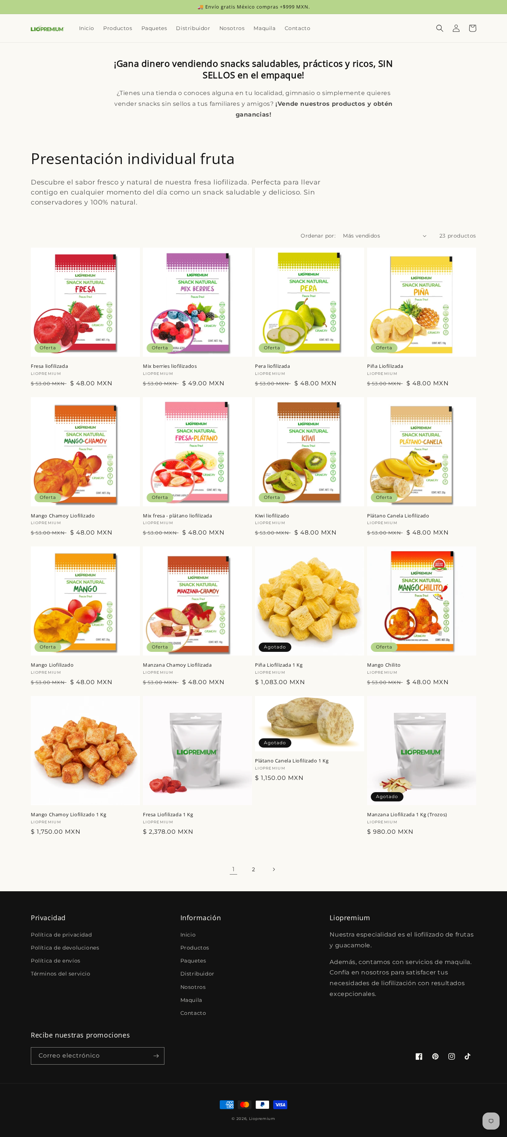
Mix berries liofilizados (170, 366)
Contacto (193, 1013)
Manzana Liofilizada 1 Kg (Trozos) (407, 814)
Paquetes (193, 960)
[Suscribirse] (156, 1056)
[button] (440, 28)
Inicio (188, 934)
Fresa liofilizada (49, 366)
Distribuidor (197, 973)
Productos (194, 947)
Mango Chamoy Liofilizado (63, 516)
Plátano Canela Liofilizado (398, 516)
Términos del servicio (61, 973)
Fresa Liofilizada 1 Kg (168, 814)
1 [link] (233, 869)
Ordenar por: (318, 235)
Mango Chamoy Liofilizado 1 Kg (68, 814)
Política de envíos (56, 960)
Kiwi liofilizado (272, 516)
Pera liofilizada (272, 366)
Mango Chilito (384, 665)
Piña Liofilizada (385, 366)
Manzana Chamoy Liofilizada (177, 665)
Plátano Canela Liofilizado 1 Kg (292, 761)
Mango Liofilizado (52, 665)
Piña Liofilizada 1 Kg (279, 665)
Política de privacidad (61, 934)
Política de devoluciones (65, 947)
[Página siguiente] (273, 869)
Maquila (191, 1000)
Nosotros (193, 987)
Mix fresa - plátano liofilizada (177, 516)
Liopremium (262, 1118)
